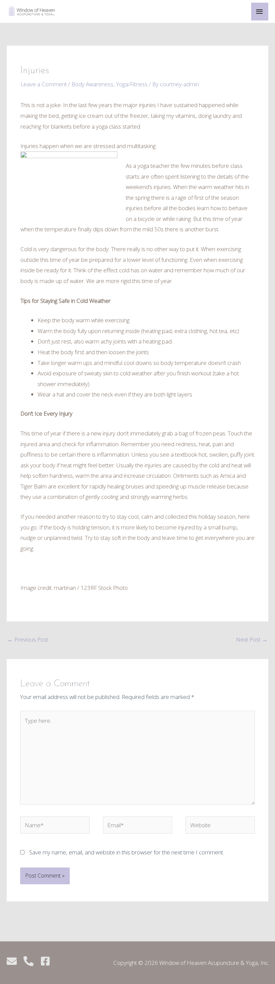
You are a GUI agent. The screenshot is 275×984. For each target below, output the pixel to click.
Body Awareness (92, 84)
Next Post (252, 639)
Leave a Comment (43, 84)
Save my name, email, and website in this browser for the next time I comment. (126, 852)
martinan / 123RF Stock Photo (91, 588)
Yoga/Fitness (132, 84)
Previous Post (27, 639)
